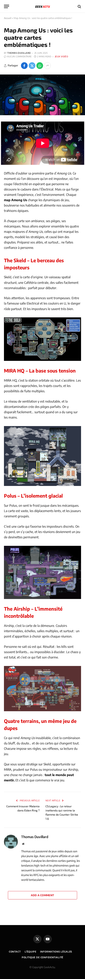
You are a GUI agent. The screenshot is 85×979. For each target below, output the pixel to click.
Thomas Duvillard (19, 53)
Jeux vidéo (61, 56)
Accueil (7, 18)
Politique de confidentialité (42, 957)
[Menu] (6, 6)
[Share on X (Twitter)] (32, 65)
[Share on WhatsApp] (39, 65)
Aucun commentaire (19, 56)
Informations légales (56, 951)
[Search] (79, 6)
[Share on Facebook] (24, 65)
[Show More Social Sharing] (47, 65)
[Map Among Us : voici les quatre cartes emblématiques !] (42, 95)
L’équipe (30, 951)
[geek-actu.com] (42, 6)
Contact (15, 951)
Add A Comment (42, 895)
